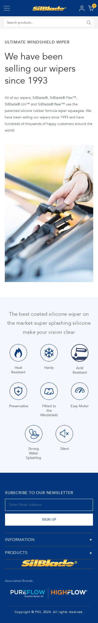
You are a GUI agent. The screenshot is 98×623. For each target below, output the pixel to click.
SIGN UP (49, 519)
